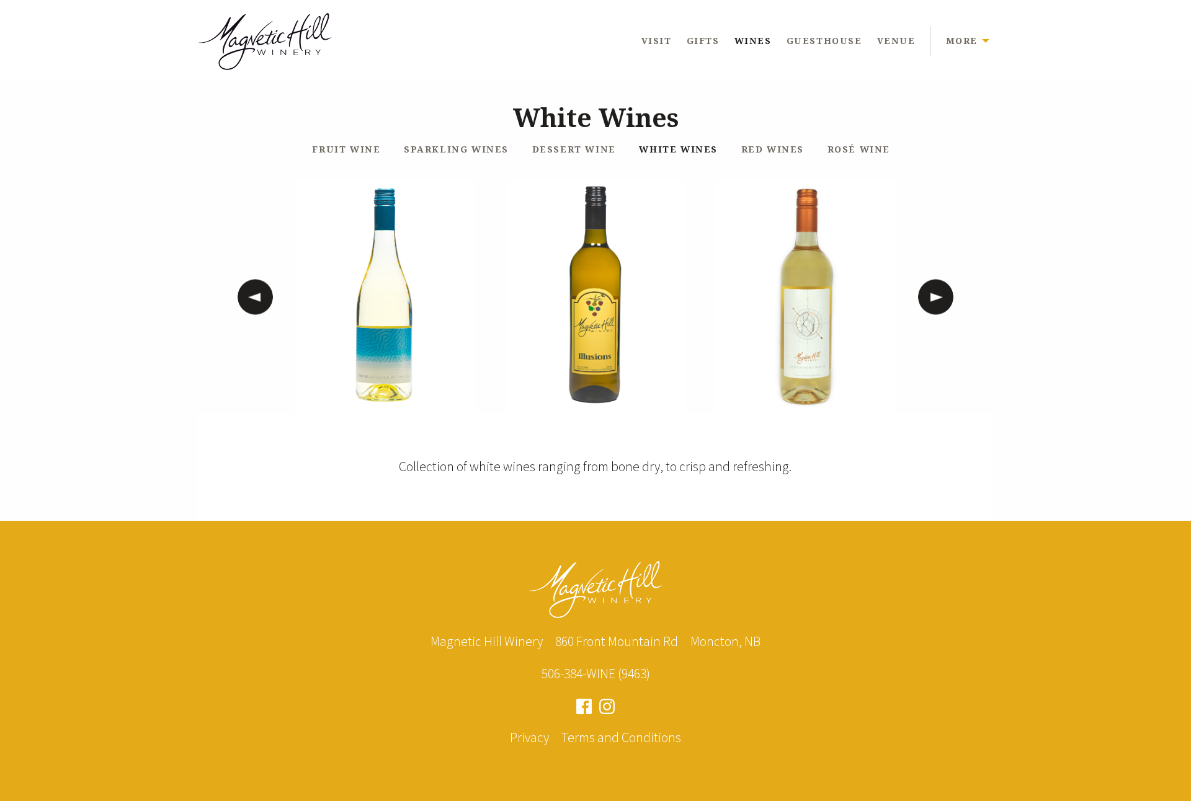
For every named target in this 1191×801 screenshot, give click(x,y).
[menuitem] (664, 40)
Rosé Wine (858, 149)
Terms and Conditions (621, 737)
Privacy (529, 737)
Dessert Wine (574, 149)
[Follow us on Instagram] (607, 705)
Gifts (703, 40)
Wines (753, 40)
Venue (896, 40)
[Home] (265, 39)
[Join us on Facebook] (584, 705)
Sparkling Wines (456, 149)
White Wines (678, 149)
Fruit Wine (346, 149)
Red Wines (772, 149)
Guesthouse (824, 40)
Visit (656, 40)
